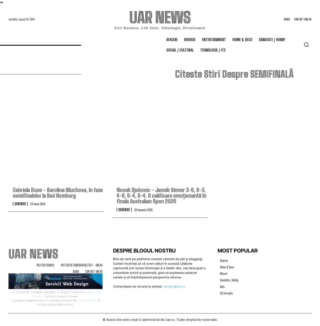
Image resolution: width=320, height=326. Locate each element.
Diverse (20, 204)
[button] (306, 44)
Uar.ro (170, 320)
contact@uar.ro (174, 286)
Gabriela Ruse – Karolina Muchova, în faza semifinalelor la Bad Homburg (58, 193)
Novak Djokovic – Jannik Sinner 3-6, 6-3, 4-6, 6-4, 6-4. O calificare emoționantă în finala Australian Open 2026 (161, 196)
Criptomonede (87, 300)
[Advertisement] (160, 138)
